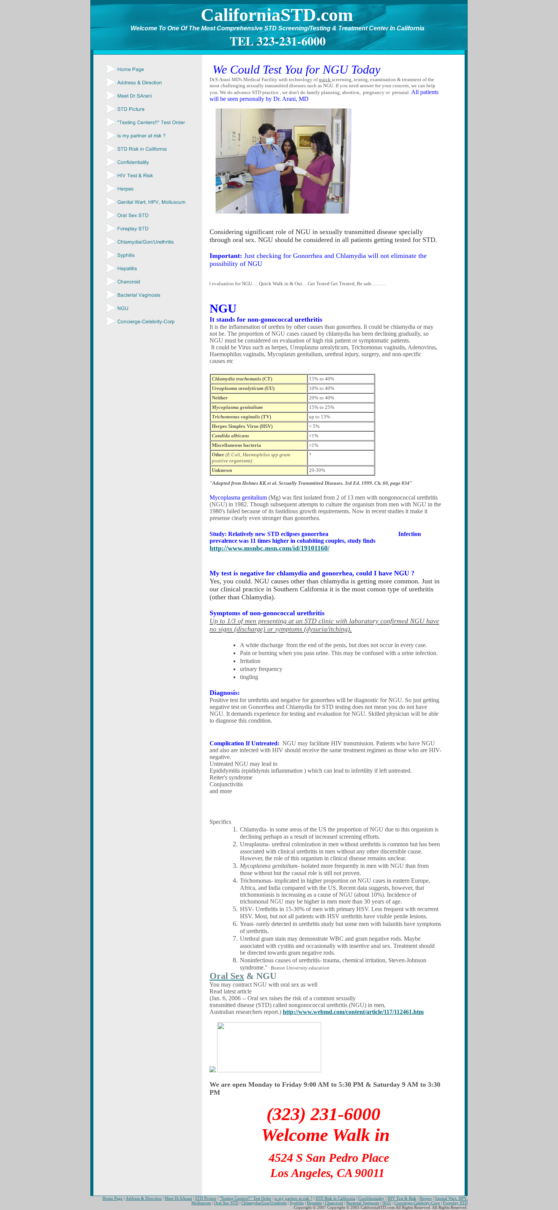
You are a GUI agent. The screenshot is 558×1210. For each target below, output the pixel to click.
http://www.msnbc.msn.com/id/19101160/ (269, 548)
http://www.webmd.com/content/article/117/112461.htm (353, 1012)
